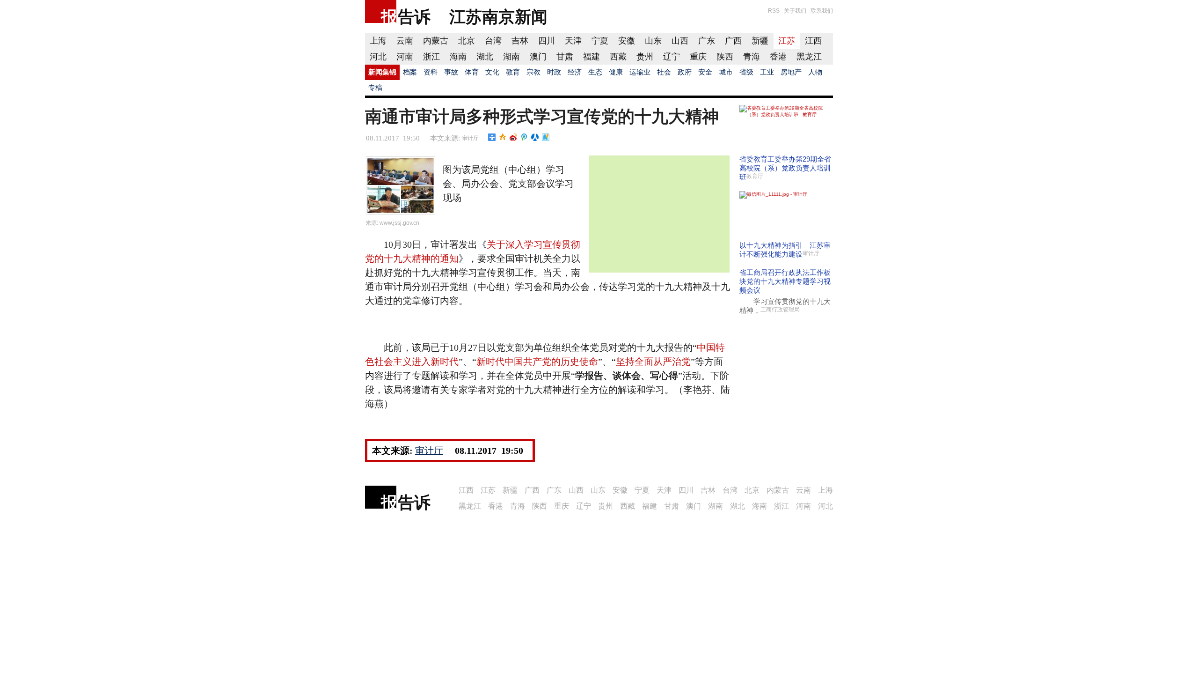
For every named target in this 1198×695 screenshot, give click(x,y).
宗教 (533, 72)
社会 (664, 72)
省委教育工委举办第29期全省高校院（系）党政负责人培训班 (785, 168)
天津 (573, 40)
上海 (378, 40)
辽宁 (671, 56)
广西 (733, 40)
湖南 (511, 56)
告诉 (414, 16)
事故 (451, 72)
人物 (815, 72)
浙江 (431, 56)
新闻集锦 (382, 72)
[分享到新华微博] (546, 137)
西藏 (618, 56)
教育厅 (754, 176)
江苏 (786, 40)
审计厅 (470, 138)
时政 (554, 72)
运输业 (639, 72)
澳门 (538, 56)
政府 (685, 72)
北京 (466, 40)
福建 (591, 56)
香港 (778, 56)
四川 (546, 40)
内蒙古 (435, 40)
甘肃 (564, 56)
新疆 (760, 40)
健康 (616, 72)
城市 (726, 72)
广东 (706, 40)
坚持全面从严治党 (653, 361)
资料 (431, 72)
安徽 (626, 40)
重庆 (698, 56)
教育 (513, 72)
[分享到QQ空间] (503, 137)
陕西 (724, 56)
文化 (492, 72)
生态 (595, 72)
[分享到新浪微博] (514, 137)
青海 (751, 56)
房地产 (791, 72)
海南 (458, 56)
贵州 (644, 56)
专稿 (375, 87)
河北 (378, 56)
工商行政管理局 (780, 309)
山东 (653, 40)
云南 (404, 40)
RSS (774, 10)
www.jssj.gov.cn (399, 223)
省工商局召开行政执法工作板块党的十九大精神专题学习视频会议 (785, 281)
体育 (472, 72)
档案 (410, 72)
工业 (767, 72)
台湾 (493, 40)
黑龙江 (809, 56)
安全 (705, 72)
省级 (746, 72)
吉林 (519, 40)
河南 (404, 56)
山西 (680, 40)
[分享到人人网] (535, 137)
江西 (813, 40)
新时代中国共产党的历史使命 (537, 361)
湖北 (484, 56)
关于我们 (795, 10)
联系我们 (822, 10)
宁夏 (600, 40)
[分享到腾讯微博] (524, 137)
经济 (575, 72)
